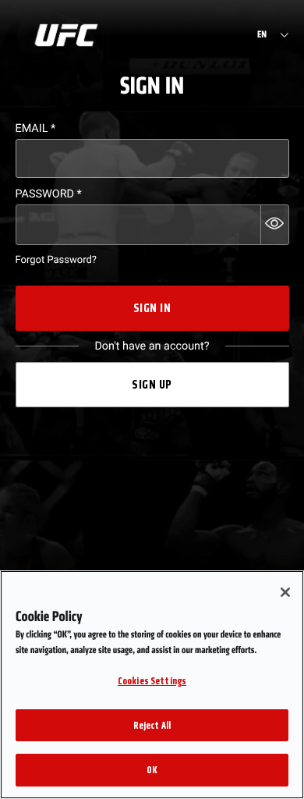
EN (262, 35)
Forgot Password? (56, 260)
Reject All (152, 725)
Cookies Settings (152, 680)
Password (49, 194)
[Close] (285, 592)
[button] (274, 225)
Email (36, 128)
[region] (152, 684)
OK (152, 769)
